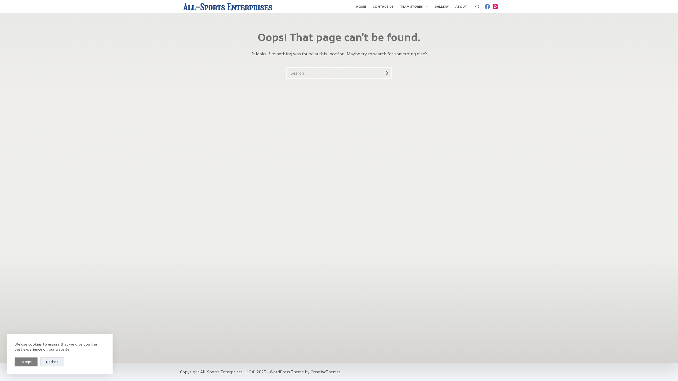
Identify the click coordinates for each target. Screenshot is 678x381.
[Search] (477, 7)
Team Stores (411, 6)
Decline (52, 361)
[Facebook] (487, 6)
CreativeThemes (326, 372)
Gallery (441, 6)
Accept (26, 361)
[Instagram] (495, 6)
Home (361, 6)
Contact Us (383, 6)
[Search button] (386, 73)
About (461, 6)
